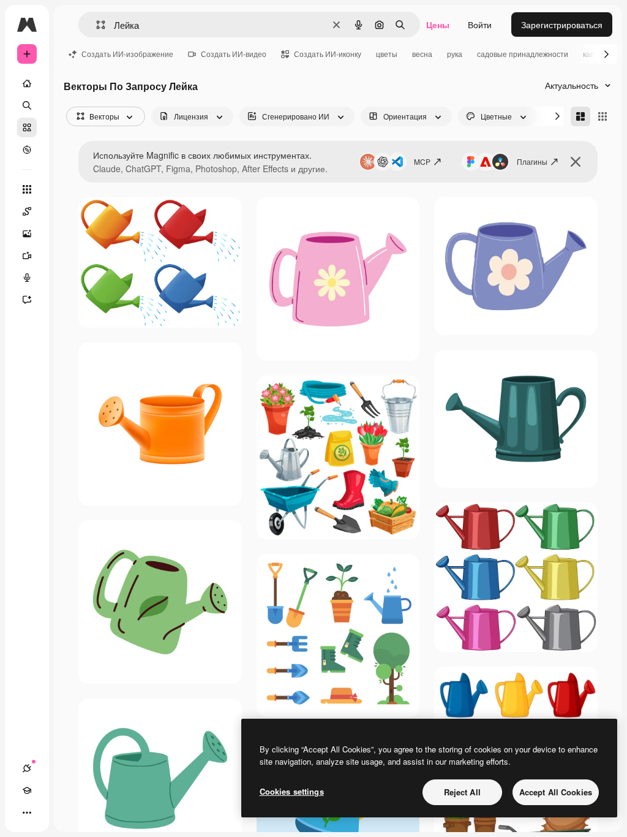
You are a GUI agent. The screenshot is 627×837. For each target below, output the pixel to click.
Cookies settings (292, 791)
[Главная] (27, 83)
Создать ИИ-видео (233, 53)
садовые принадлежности (522, 53)
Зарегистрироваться (562, 24)
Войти (480, 24)
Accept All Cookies (555, 792)
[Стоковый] (27, 127)
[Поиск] (27, 105)
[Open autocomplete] (96, 24)
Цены (437, 24)
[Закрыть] (575, 161)
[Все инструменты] (27, 189)
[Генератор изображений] (27, 233)
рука (454, 53)
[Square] (602, 116)
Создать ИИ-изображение (127, 53)
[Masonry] (580, 116)
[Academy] (27, 790)
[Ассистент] (27, 299)
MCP (422, 161)
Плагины (532, 161)
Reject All (462, 792)
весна (422, 53)
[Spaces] (27, 211)
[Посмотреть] (27, 149)
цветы (386, 53)
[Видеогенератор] (27, 255)
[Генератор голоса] (27, 277)
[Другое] (27, 812)
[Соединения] (27, 768)
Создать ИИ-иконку (327, 53)
